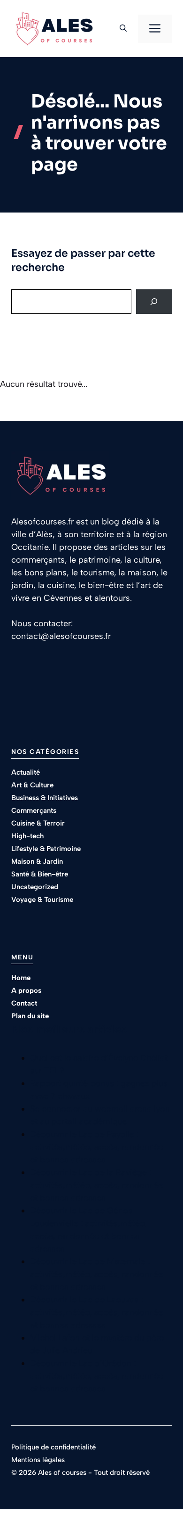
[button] (123, 29)
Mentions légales (38, 1460)
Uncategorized (34, 887)
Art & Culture (32, 785)
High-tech (27, 836)
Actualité (25, 772)
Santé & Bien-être (39, 874)
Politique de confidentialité (53, 1447)
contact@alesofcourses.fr (61, 636)
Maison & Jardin (37, 861)
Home (20, 978)
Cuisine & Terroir (38, 823)
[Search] (154, 301)
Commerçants (33, 810)
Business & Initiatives (44, 798)
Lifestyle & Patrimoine (46, 848)
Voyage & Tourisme (42, 899)
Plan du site (30, 1016)
